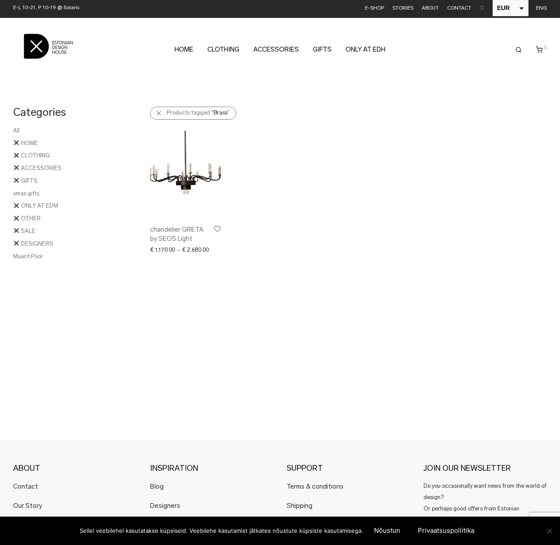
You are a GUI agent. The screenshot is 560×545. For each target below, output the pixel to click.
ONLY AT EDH (365, 50)
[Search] (518, 50)
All (16, 131)
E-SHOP (374, 8)
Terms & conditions (315, 487)
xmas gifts (26, 194)
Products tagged (198, 113)
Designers (165, 506)
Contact (25, 487)
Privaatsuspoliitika (446, 530)
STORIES (402, 8)
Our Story (27, 506)
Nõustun (387, 530)
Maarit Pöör (28, 257)
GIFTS (322, 50)
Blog (157, 487)
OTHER (30, 219)
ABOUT (430, 8)
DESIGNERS (36, 244)
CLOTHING (223, 50)
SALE (27, 231)
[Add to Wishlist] (217, 229)
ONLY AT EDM (39, 206)
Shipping (299, 506)
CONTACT (459, 8)
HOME (184, 50)
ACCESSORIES (276, 50)
